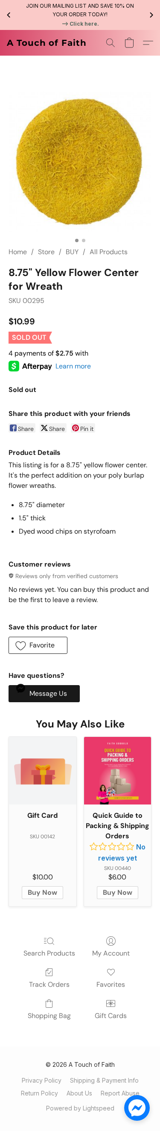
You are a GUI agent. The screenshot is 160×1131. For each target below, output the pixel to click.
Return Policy (39, 1093)
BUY (72, 251)
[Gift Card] (42, 770)
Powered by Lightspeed (80, 1108)
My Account (111, 953)
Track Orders (49, 984)
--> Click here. (80, 24)
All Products (109, 251)
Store (46, 251)
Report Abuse (120, 1093)
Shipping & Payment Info (104, 1080)
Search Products (49, 953)
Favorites (110, 984)
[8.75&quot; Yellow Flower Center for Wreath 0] (80, 162)
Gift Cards (111, 1015)
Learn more (73, 366)
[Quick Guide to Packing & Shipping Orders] (117, 770)
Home (18, 251)
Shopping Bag (49, 1015)
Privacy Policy (41, 1080)
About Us (79, 1093)
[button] (47, 43)
